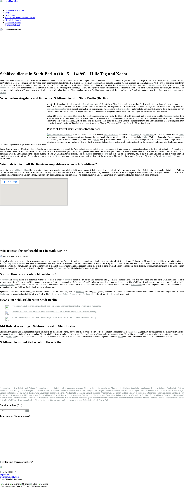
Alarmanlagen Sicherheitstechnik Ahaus (53, 388)
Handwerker (136, 284)
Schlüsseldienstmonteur (57, 109)
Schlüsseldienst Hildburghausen (24, 395)
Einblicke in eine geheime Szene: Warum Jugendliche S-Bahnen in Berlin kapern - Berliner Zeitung (54, 317)
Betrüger (86, 294)
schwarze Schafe (111, 134)
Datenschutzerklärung (9, 477)
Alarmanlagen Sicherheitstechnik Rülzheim (40, 390)
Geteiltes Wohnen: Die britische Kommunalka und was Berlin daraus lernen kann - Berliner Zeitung (54, 312)
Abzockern (149, 134)
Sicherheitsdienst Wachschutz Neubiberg (52, 400)
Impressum (4, 474)
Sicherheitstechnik (13, 22)
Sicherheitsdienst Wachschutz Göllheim (67, 393)
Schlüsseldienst (21, 80)
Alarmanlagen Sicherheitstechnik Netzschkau (19, 398)
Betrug (15, 280)
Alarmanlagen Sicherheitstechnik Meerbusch (98, 398)
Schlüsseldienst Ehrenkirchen (158, 390)
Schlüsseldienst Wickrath (49, 395)
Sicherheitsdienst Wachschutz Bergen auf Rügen (82, 390)
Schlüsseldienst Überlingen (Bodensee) (139, 393)
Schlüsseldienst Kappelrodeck (22, 400)
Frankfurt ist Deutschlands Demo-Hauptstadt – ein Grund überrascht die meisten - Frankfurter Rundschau (56, 306)
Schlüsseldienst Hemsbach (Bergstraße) (167, 395)
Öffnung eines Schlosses (14, 263)
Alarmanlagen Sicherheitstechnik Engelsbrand (130, 388)
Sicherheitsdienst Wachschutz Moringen (103, 393)
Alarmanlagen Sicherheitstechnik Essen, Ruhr (89, 400)
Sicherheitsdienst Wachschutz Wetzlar (167, 388)
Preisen (3, 92)
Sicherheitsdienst (12, 25)
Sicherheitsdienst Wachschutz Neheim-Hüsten (58, 398)
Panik (2, 294)
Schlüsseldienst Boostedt (160, 398)
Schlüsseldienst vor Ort (15, 10)
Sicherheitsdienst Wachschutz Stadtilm (132, 395)
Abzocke (4, 280)
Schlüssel (171, 80)
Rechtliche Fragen (13, 20)
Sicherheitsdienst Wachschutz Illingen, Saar (124, 390)
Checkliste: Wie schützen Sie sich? (20, 17)
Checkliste (67, 280)
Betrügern (135, 134)
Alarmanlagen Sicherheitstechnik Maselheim (90, 388)
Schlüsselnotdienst (154, 85)
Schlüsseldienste (86, 104)
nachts (105, 154)
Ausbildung (10, 15)
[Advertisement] (83, 49)
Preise (8, 13)
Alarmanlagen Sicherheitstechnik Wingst (17, 388)
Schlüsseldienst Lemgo (10, 390)
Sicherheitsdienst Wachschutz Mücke (133, 398)
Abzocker (74, 294)
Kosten (111, 142)
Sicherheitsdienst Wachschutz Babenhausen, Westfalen (91, 395)
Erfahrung (58, 268)
